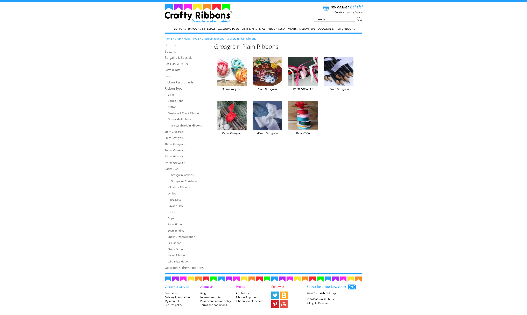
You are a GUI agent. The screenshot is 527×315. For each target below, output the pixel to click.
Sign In (358, 12)
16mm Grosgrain (175, 150)
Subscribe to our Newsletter (327, 287)
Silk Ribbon (174, 243)
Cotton (172, 107)
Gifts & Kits (249, 28)
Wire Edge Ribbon (178, 261)
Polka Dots (174, 199)
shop (178, 38)
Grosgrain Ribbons (213, 38)
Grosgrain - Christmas (184, 181)
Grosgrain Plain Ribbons (241, 38)
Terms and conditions (213, 305)
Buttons (180, 28)
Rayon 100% (175, 205)
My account (172, 301)
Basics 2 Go (171, 168)
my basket (346, 6)
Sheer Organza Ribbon (181, 236)
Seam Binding (176, 230)
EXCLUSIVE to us (228, 28)
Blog (203, 293)
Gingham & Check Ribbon (183, 113)
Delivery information (177, 297)
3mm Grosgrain (174, 131)
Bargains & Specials (202, 28)
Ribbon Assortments (282, 28)
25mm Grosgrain (175, 156)
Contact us (171, 293)
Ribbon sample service (249, 301)
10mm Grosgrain (175, 144)
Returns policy (173, 305)
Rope (171, 218)
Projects (241, 287)
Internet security (210, 297)
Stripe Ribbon (176, 249)
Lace (262, 28)
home (168, 38)
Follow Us (278, 287)
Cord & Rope (175, 100)
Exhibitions (243, 293)
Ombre (172, 193)
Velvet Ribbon (176, 255)
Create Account (343, 12)
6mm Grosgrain (174, 137)
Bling (171, 94)
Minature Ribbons (179, 187)
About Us (206, 287)
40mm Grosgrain (175, 162)
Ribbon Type (307, 28)
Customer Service (177, 287)
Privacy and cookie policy (215, 301)
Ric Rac (172, 212)
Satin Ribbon (175, 224)
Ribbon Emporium (247, 297)
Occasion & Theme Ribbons (336, 28)
